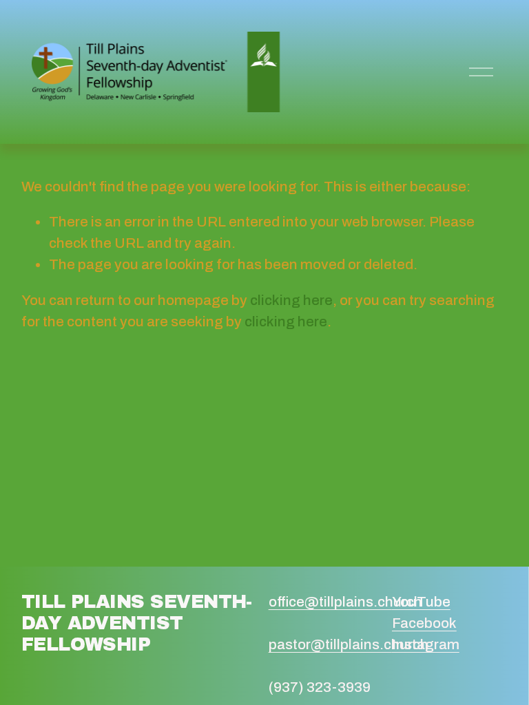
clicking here (291, 300)
